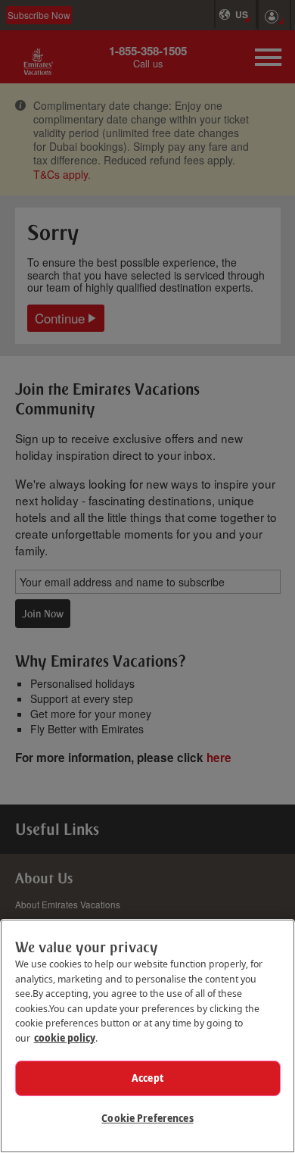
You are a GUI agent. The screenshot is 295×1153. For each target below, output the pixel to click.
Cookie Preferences (147, 1118)
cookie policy (64, 1038)
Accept (147, 1078)
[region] (147, 1036)
